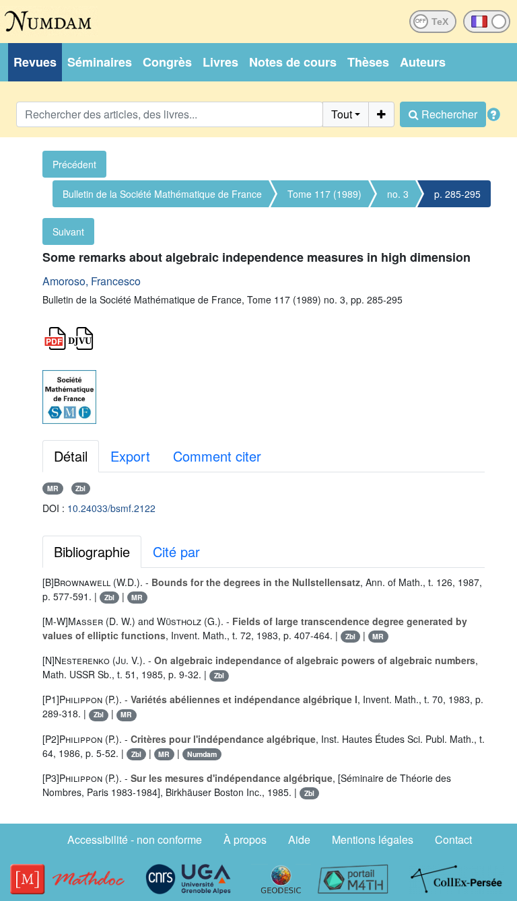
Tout (341, 114)
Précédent (74, 164)
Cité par (176, 551)
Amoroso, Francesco (91, 281)
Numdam (202, 754)
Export (130, 456)
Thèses (368, 62)
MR (53, 488)
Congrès (167, 62)
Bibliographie (92, 551)
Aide (299, 839)
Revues (35, 62)
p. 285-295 (457, 194)
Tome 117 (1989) (324, 194)
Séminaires (99, 62)
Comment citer (217, 456)
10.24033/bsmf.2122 (111, 508)
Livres (220, 62)
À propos (245, 839)
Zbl (80, 488)
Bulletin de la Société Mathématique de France (162, 194)
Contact (453, 839)
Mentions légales (372, 839)
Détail (71, 456)
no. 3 (398, 194)
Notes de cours (293, 62)
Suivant (68, 231)
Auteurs (423, 62)
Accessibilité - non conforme (134, 839)
